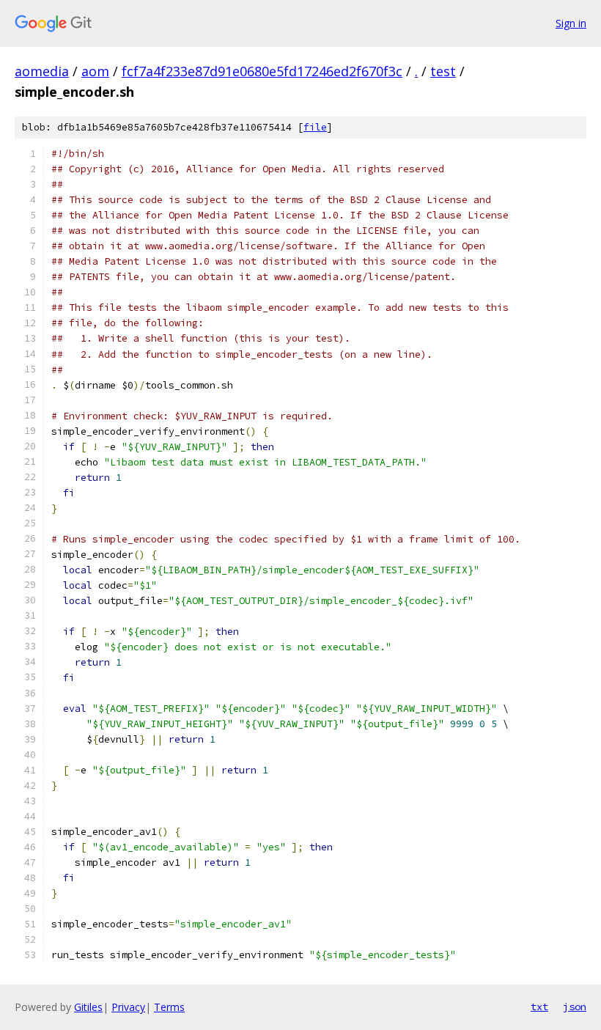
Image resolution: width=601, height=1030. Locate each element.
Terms (169, 1007)
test (443, 71)
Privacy (128, 1007)
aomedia (42, 71)
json (574, 1006)
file (315, 127)
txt (539, 1006)
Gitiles (88, 1007)
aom (95, 71)
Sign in (571, 23)
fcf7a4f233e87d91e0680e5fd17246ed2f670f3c (262, 71)
